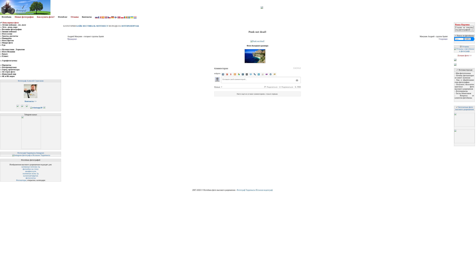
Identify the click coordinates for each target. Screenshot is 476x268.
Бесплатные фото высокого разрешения (464, 108)
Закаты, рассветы (10, 36)
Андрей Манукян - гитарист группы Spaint (85, 36)
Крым (5, 54)
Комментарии (221, 68)
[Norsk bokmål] (119, 17)
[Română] (125, 17)
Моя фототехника (463, 73)
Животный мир (9, 74)
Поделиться (271, 87)
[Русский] (96, 17)
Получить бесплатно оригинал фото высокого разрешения (464, 86)
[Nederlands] (135, 17)
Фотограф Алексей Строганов (31, 81)
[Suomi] (116, 17)
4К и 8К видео (8, 76)
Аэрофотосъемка (9, 61)
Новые (217, 87)
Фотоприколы (462, 91)
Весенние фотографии (12, 29)
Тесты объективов (463, 93)
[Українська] (132, 17)
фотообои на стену (31, 169)
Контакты (87, 17)
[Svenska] (128, 17)
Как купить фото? (46, 17)
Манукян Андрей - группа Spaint (433, 36)
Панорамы (7, 38)
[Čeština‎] (109, 17)
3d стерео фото (8, 72)
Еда (3, 45)
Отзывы (75, 17)
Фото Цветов (8, 40)
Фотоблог (62, 17)
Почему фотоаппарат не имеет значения (464, 76)
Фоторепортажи (9, 67)
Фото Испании (8, 52)
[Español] (103, 17)
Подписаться (287, 87)
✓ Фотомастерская (464, 70)
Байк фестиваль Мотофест (92, 26)
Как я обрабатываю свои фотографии (464, 81)
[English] (106, 17)
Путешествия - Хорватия (13, 49)
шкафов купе (30, 171)
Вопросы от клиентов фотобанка (464, 97)
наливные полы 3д (31, 173)
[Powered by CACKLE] (297, 68)
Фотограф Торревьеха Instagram (30, 153)
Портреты (6, 65)
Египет (5, 56)
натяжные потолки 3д (30, 167)
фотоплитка (31, 178)
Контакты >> (31, 101)
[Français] (99, 17)
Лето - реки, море (9, 27)
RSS (299, 87)
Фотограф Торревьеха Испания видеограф (255, 190)
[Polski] (122, 17)
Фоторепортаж (130, 26)
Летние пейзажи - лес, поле (14, 25)
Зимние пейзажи (9, 32)
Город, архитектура (10, 69)
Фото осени (7, 34)
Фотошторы (21, 180)
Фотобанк (6, 17)
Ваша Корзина (462, 24)
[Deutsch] (112, 17)
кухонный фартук (30, 176)
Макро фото (7, 43)
